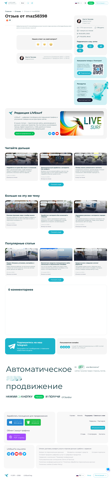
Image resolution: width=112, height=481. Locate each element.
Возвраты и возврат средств (77, 452)
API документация (98, 427)
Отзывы (82, 434)
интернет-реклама (25, 202)
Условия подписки (98, 452)
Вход (91, 3)
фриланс (28, 154)
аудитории (44, 250)
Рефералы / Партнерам (97, 421)
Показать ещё (56, 184)
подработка (10, 154)
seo (100, 250)
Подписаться (85, 73)
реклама (9, 202)
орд (94, 202)
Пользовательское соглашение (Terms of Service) (56, 459)
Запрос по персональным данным (51, 452)
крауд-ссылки (79, 250)
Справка (72, 415)
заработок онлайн (54, 154)
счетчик (29, 250)
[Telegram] (32, 3)
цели (33, 250)
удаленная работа (19, 154)
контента (86, 154)
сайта (50, 250)
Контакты (102, 434)
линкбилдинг (88, 250)
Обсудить (100, 27)
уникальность (79, 154)
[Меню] (85, 3)
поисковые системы (96, 154)
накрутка (55, 250)
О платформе (92, 434)
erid (98, 202)
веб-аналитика (21, 250)
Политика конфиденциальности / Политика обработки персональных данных (67, 462)
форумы (95, 250)
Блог (22, 3)
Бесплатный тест (85, 100)
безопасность (44, 157)
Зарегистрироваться (23, 133)
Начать (39, 397)
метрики (34, 202)
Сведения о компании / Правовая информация (56, 457)
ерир (90, 202)
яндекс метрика (11, 250)
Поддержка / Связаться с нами (95, 415)
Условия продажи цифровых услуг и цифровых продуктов (60, 455)
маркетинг (16, 202)
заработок (44, 202)
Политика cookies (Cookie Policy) (50, 464)
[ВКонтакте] (28, 3)
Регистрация (100, 3)
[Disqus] (56, 312)
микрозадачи (10, 157)
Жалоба (80, 415)
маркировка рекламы (81, 202)
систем (61, 250)
